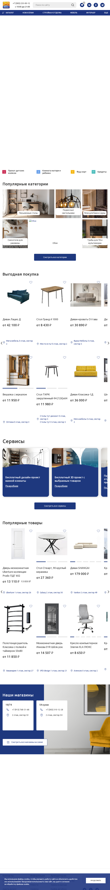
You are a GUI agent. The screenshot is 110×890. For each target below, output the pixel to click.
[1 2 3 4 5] (85, 543)
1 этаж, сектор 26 (23, 592)
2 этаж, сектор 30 (54, 592)
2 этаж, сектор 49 (89, 592)
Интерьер (90, 13)
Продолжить (96, 880)
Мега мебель (12, 341)
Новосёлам (28, 13)
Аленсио (78, 671)
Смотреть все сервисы (55, 506)
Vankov (77, 592)
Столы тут (45, 422)
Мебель (73, 13)
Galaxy (43, 592)
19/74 (9, 704)
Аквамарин (11, 671)
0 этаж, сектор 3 (21, 422)
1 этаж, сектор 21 (59, 671)
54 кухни (44, 704)
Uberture (10, 592)
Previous (1, 343)
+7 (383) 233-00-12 (21, 3)
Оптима (10, 422)
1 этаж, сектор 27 (25, 671)
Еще (106, 13)
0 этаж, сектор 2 (59, 344)
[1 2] (18, 370)
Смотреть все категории (55, 257)
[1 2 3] (51, 370)
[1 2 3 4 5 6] (85, 618)
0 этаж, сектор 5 (58, 422)
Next (108, 343)
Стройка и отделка (52, 13)
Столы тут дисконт (49, 416)
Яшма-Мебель (80, 341)
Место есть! (45, 344)
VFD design (45, 671)
